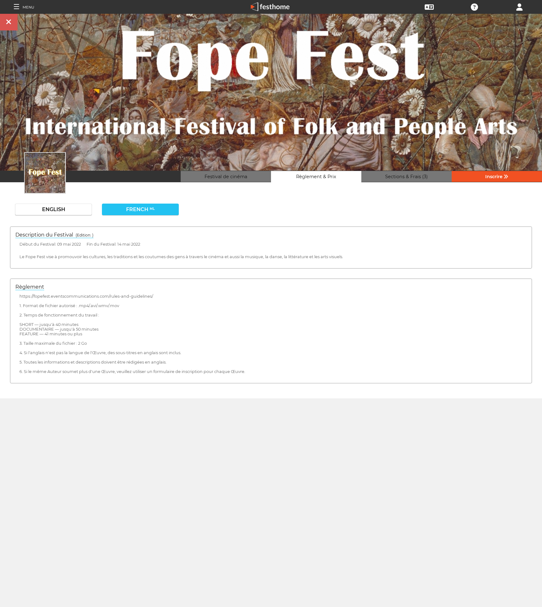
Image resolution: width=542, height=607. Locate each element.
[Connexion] (519, 6)
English (53, 209)
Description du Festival (54, 235)
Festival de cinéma (226, 176)
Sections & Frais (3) (406, 176)
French (140, 209)
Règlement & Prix (316, 176)
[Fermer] (9, 22)
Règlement (29, 287)
